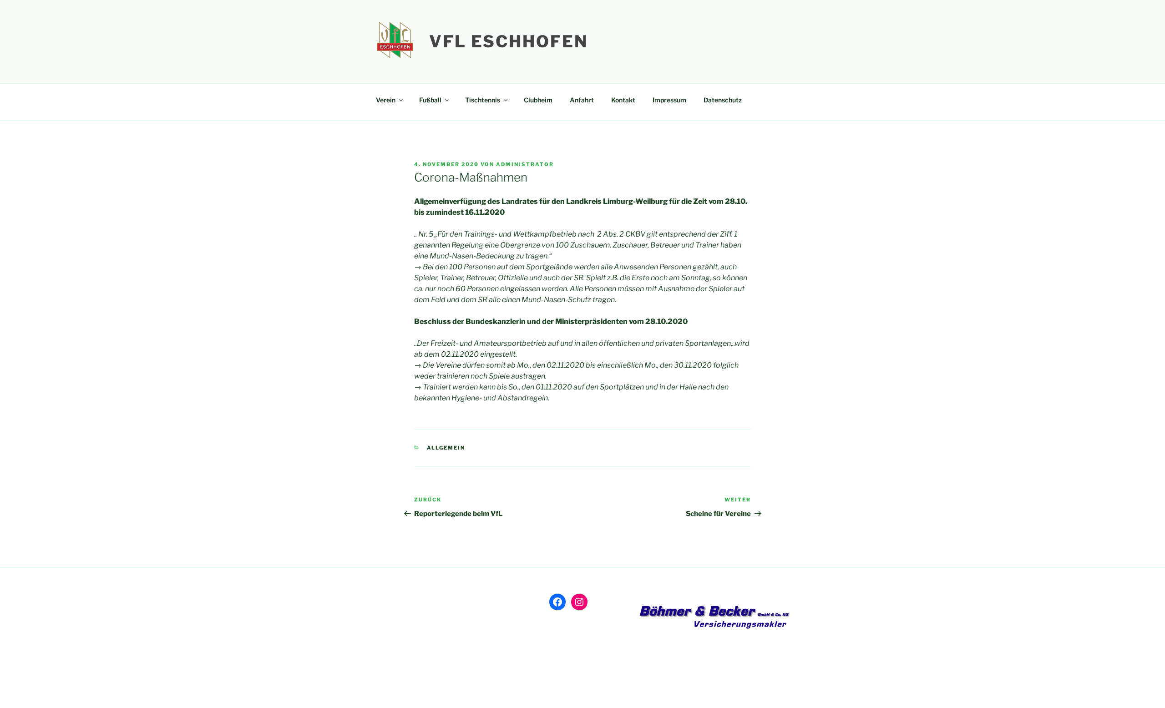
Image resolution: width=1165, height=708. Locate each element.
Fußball (430, 100)
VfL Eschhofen (508, 41)
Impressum (669, 100)
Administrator (525, 164)
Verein (385, 100)
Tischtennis (482, 100)
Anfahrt (582, 100)
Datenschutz (723, 100)
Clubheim (538, 100)
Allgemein (446, 448)
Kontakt (623, 100)
